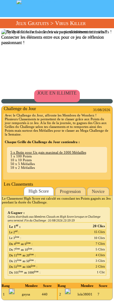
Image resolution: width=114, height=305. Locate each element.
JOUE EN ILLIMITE (57, 93)
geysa (26, 294)
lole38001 (85, 294)
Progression (70, 191)
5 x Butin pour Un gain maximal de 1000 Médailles (48, 152)
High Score (38, 191)
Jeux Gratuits (32, 23)
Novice (98, 191)
